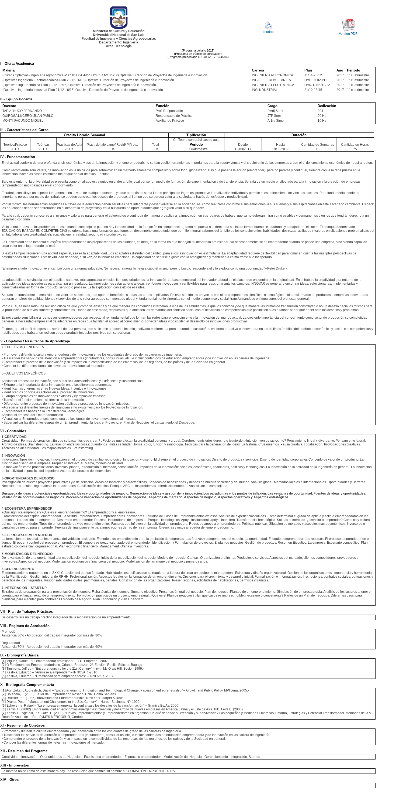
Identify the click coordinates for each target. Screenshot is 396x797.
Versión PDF (348, 34)
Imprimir (269, 31)
